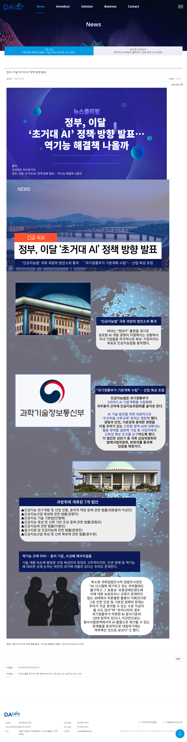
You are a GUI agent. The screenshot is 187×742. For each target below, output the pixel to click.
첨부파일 (175, 84)
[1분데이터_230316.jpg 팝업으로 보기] (86, 89)
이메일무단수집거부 (174, 722)
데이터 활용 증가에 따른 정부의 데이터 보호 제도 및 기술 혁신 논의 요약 (49, 673)
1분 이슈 (49, 51)
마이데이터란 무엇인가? (28, 667)
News (41, 6)
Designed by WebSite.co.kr (174, 731)
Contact (133, 6)
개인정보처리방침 (149, 722)
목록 (178, 658)
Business (110, 6)
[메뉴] (180, 6)
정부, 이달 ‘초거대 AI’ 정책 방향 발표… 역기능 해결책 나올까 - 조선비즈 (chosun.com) (45, 644)
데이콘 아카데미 (138, 51)
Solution (87, 6)
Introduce (63, 6)
